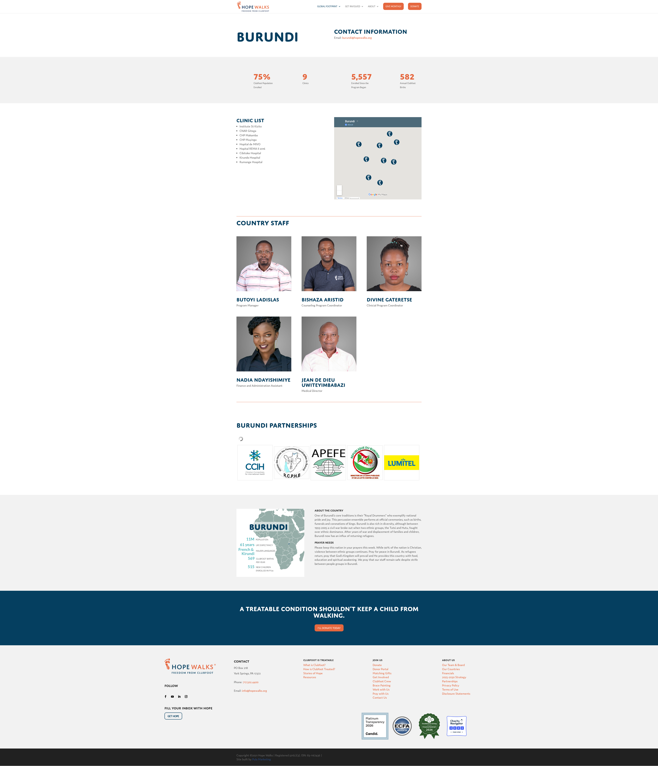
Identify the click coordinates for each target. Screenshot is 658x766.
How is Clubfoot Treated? (319, 669)
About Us (448, 660)
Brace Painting (382, 685)
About (371, 6)
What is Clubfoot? (314, 665)
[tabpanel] (255, 462)
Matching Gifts (382, 673)
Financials (448, 673)
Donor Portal (380, 669)
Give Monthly (393, 6)
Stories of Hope (313, 673)
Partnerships (450, 681)
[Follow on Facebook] (165, 696)
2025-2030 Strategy (454, 677)
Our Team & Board (453, 665)
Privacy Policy (450, 685)
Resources (309, 677)
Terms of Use (450, 689)
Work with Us (381, 689)
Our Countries (451, 669)
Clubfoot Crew (382, 681)
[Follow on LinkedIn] (179, 696)
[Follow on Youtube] (172, 696)
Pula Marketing (261, 759)
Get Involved (352, 6)
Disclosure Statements (456, 693)
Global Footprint (327, 6)
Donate (414, 6)
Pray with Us (380, 693)
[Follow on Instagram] (186, 696)
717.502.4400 (250, 682)
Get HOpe (173, 716)
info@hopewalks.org (254, 690)
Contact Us (380, 697)
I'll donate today (329, 628)
